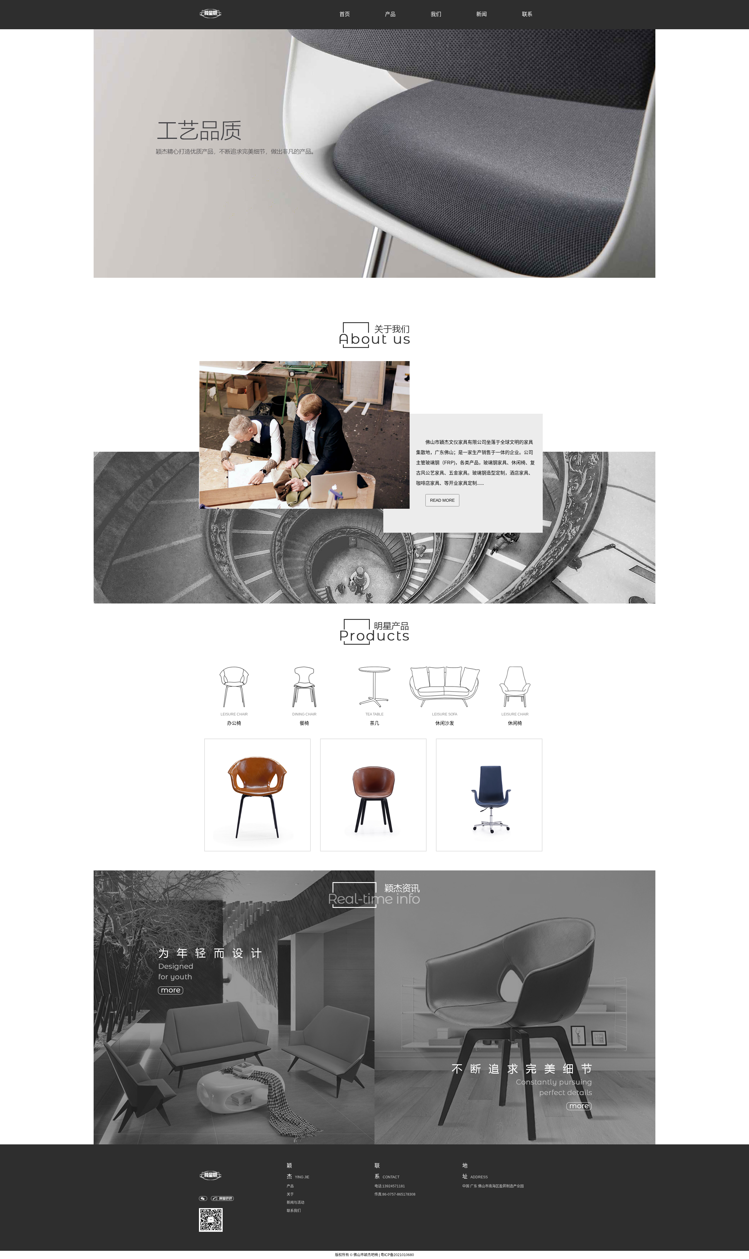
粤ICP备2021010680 (397, 1255)
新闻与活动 (295, 1203)
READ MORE (442, 500)
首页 (344, 14)
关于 (290, 1194)
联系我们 (294, 1211)
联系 (527, 14)
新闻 (481, 14)
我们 (436, 14)
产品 (390, 14)
